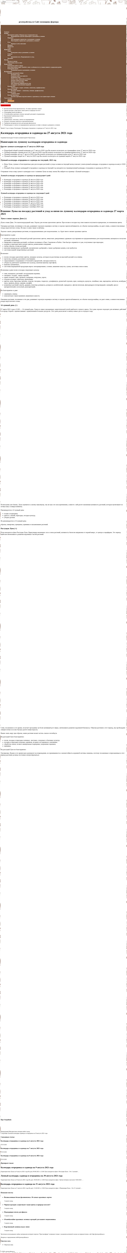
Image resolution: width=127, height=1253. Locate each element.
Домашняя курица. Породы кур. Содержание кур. (23, 35)
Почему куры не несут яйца (19, 80)
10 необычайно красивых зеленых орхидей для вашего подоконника (24, 114)
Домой (3, 128)
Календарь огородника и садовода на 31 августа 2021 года (27, 1183)
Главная (6, 32)
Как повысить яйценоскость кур (21, 83)
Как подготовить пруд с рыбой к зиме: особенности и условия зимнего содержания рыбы (35, 67)
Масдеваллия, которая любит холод (15, 1131)
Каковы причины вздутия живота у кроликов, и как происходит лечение (33, 96)
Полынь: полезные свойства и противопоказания (18, 121)
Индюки (10, 45)
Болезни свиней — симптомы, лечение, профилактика (27, 90)
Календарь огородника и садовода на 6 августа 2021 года (22, 1141)
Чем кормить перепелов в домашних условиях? (25, 40)
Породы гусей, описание (18, 43)
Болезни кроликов (13, 95)
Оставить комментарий (20, 138)
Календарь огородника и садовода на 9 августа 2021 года (27, 1167)
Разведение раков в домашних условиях (23, 70)
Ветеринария (8, 71)
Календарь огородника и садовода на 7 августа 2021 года (22, 1148)
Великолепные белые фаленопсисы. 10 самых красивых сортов (23, 108)
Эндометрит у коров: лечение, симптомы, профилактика (28, 87)
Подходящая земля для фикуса (13, 112)
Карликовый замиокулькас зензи (13, 116)
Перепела (10, 38)
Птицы (6, 33)
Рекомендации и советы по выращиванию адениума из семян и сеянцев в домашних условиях (32, 125)
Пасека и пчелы (12, 61)
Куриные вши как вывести (19, 76)
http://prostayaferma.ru (98, 1234)
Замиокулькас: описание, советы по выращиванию (19, 119)
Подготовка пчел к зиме (15, 62)
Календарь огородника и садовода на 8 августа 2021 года (22, 1155)
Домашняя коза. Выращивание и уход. (22, 57)
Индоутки (11, 46)
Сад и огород (8, 98)
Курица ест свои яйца (17, 82)
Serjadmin (4, 138)
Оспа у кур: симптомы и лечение (21, 79)
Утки (9, 48)
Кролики (10, 58)
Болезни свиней (12, 89)
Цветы (6, 102)
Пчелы (6, 60)
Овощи (10, 99)
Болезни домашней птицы (15, 73)
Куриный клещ (15, 77)
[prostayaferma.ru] (9, 29)
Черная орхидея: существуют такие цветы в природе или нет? (22, 110)
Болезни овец (12, 92)
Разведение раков (13, 68)
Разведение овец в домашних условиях (22, 52)
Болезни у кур (15, 74)
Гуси (9, 42)
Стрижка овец (15, 93)
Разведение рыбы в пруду (15, 65)
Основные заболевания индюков (21, 84)
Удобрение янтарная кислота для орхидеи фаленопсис (20, 123)
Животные (7, 49)
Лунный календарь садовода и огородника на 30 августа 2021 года (24, 1133)
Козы (9, 55)
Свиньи (10, 54)
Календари (11, 101)
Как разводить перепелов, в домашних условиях (25, 39)
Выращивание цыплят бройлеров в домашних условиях (28, 36)
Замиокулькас (8, 118)
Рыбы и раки (8, 64)
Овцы (9, 51)
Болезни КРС (12, 86)
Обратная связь (8, 1245)
